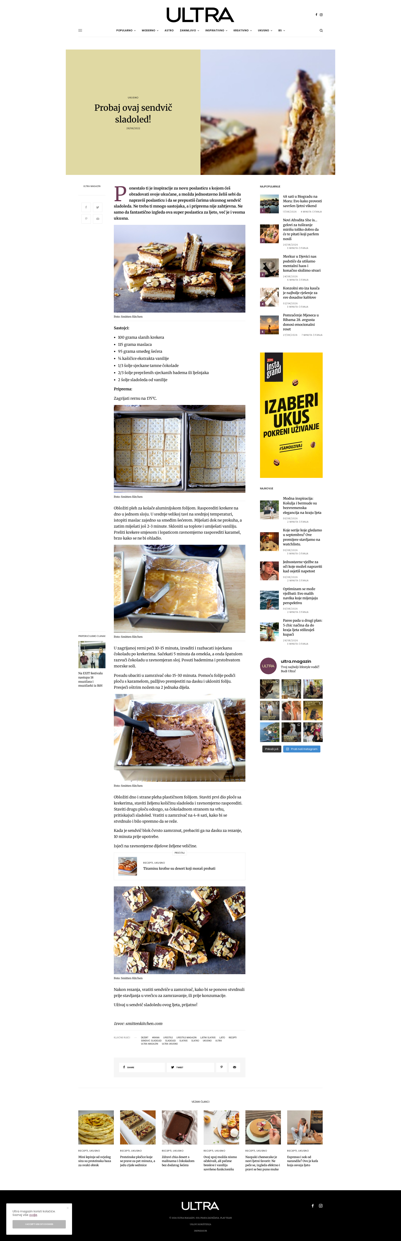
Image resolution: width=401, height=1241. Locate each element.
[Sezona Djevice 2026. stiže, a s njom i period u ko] (291, 732)
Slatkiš (183, 1041)
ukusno (207, 1041)
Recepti (148, 862)
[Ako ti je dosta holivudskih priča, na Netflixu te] (313, 710)
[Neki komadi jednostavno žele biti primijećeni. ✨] (291, 689)
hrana (156, 1038)
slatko (195, 1041)
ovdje (33, 1215)
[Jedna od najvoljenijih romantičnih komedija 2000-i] (291, 710)
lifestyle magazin (186, 1038)
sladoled (170, 1041)
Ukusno (133, 98)
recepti (233, 1038)
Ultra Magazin (91, 186)
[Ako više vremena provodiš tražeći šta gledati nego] (269, 689)
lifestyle (168, 1038)
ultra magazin (149, 1044)
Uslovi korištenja (200, 1224)
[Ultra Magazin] (200, 14)
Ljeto (222, 1038)
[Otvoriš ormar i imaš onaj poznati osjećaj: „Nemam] (269, 710)
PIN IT (182, 269)
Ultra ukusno (170, 1044)
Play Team (226, 1218)
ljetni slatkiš (208, 1038)
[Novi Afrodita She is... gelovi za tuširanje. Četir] (313, 732)
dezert (144, 1038)
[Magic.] (313, 689)
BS (280, 30)
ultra (218, 1041)
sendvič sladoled (151, 1041)
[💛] (269, 732)
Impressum (200, 1231)
